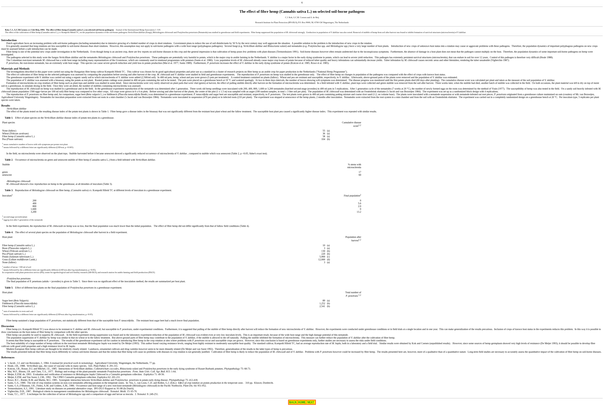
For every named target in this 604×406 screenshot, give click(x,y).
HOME (302, 402)
